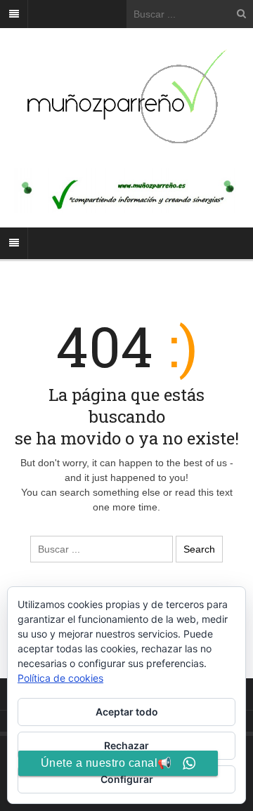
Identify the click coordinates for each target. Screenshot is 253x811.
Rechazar (126, 745)
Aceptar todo (127, 712)
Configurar (126, 779)
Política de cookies (60, 678)
